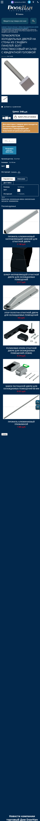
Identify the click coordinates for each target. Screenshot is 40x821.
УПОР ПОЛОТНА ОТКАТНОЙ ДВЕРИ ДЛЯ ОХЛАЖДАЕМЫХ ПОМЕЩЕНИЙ (21, 313)
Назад (4, 434)
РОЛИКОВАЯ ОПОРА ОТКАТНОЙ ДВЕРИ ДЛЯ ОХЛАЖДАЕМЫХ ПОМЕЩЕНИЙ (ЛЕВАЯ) (21, 350)
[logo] (20, 7)
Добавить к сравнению (12, 107)
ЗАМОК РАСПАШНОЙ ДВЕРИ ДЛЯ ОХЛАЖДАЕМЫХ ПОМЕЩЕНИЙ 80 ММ (21, 387)
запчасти (4, 201)
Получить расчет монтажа (9, 150)
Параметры (8, 179)
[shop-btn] (38, 407)
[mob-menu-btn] (2, 2)
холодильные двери (17, 199)
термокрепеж (13, 201)
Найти (33, 21)
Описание (21, 179)
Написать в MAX (20, 2)
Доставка (7, 183)
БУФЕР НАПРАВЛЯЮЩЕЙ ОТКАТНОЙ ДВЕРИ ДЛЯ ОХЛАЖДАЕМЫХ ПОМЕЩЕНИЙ (21, 277)
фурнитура (5, 199)
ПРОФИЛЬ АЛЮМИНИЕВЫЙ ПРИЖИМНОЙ (21, 422)
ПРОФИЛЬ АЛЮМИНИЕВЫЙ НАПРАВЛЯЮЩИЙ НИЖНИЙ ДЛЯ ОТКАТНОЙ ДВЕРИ (21, 239)
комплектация (30, 199)
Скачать (14, 172)
